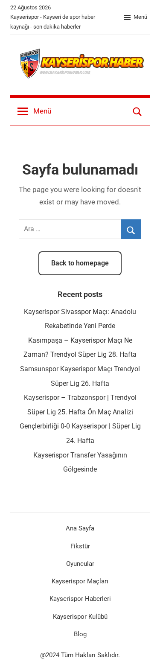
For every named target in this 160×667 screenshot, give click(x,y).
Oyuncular (80, 564)
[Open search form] (137, 111)
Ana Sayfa (80, 528)
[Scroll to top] (144, 651)
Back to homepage (80, 263)
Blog (80, 634)
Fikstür (80, 546)
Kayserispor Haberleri (80, 599)
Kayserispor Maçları (80, 581)
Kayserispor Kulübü (80, 616)
